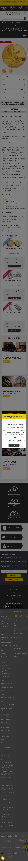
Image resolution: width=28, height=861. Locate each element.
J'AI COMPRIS (14, 445)
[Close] (24, 417)
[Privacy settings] (3, 858)
